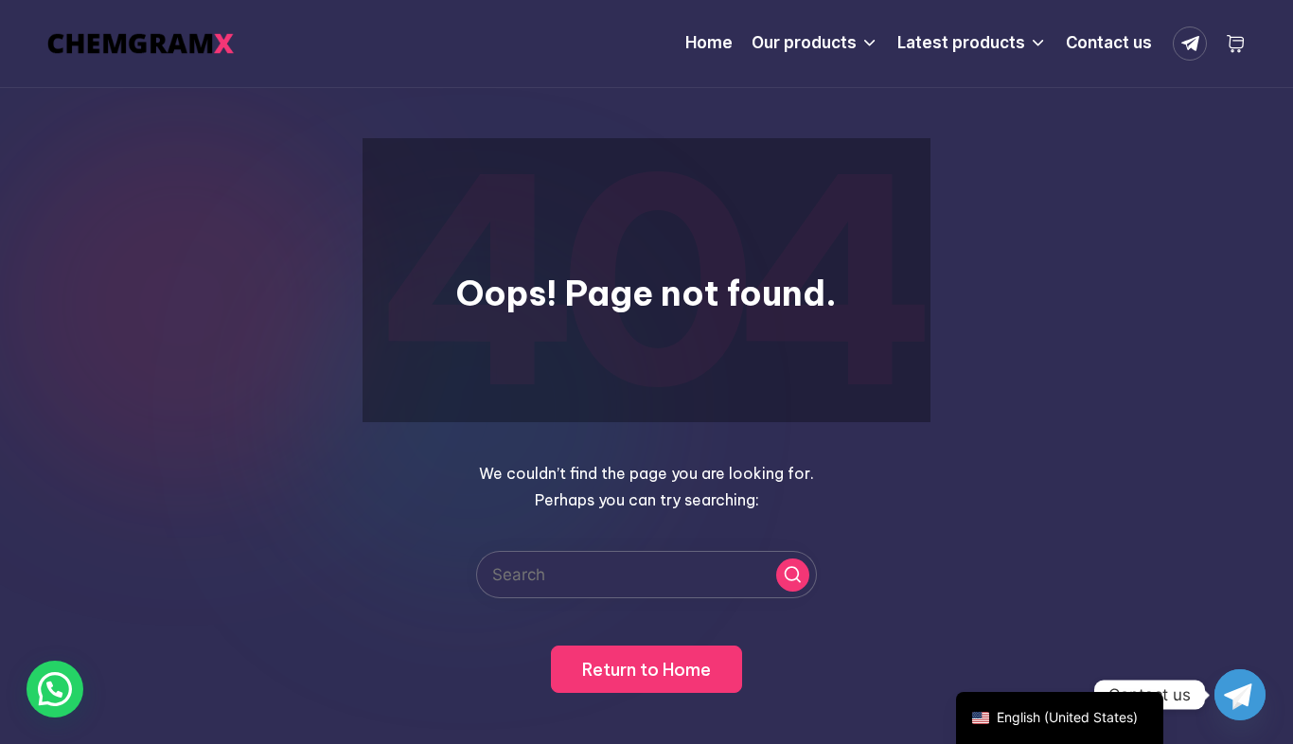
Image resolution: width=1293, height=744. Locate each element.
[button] (792, 575)
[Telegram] (1193, 44)
